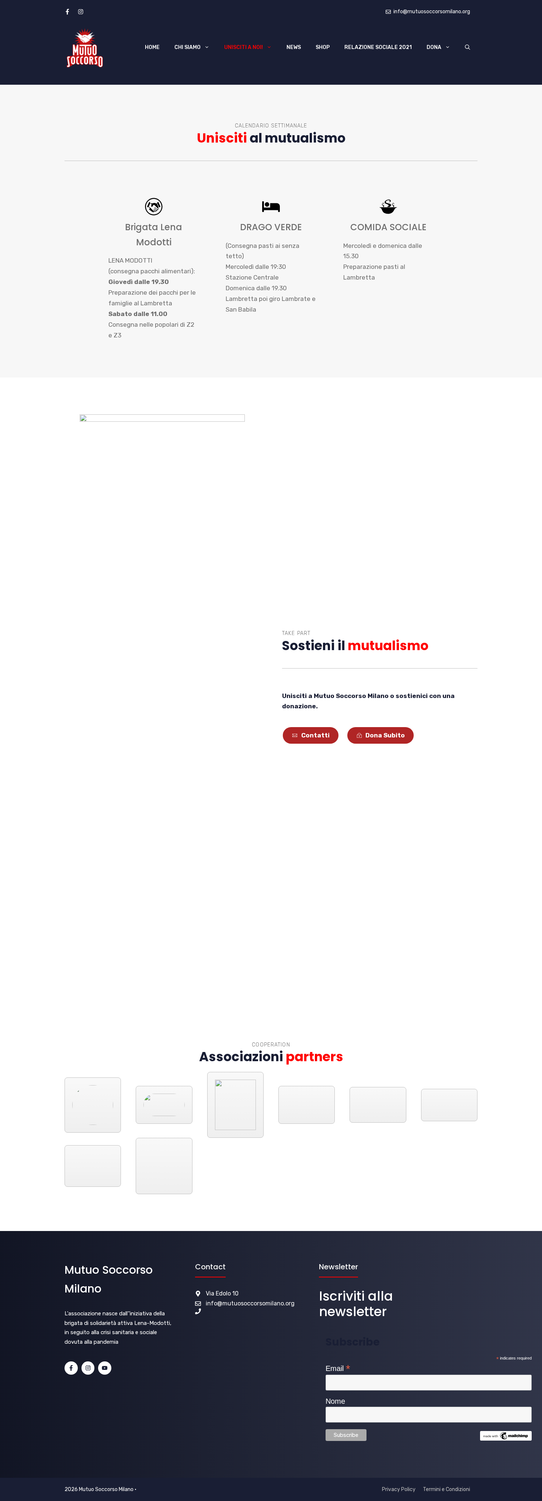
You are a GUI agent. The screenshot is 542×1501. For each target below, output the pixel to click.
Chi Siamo (187, 47)
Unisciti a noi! (243, 47)
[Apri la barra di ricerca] (467, 47)
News (293, 47)
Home (152, 47)
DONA (434, 47)
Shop (323, 47)
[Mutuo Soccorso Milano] (85, 47)
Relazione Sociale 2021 (378, 47)
